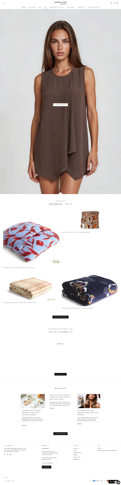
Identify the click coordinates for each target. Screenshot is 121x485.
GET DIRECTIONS (60, 374)
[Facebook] (4, 454)
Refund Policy (76, 459)
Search (75, 450)
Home (39, 7)
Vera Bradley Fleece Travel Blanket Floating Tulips (19, 267)
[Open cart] (117, 3)
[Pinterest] (10, 454)
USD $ (4, 3)
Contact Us (100, 448)
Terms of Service (77, 457)
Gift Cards (76, 448)
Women (23, 7)
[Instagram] (7, 454)
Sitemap (75, 454)
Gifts (45, 7)
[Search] (114, 3)
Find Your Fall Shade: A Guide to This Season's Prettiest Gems (60, 397)
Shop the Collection (60, 317)
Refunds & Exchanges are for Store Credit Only (107, 450)
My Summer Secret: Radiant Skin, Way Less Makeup (87, 412)
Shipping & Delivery (78, 452)
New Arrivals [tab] (55, 204)
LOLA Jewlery (71, 7)
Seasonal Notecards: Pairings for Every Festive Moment (31, 412)
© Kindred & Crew (10, 480)
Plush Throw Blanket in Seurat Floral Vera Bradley (77, 308)
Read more (24, 425)
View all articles (60, 433)
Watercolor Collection (57, 7)
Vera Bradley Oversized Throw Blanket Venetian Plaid (19, 302)
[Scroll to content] (60, 194)
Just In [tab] (68, 204)
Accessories (32, 7)
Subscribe (46, 467)
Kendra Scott (81, 7)
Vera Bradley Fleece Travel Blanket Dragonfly (76, 232)
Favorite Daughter (94, 7)
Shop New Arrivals (60, 104)
